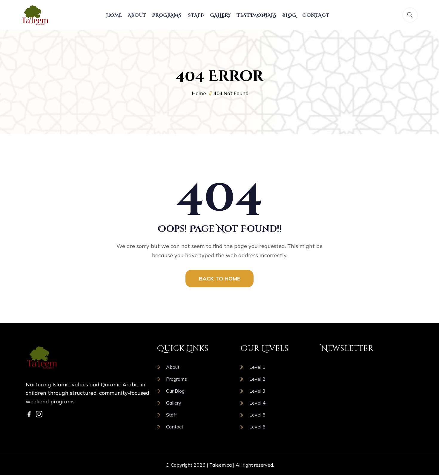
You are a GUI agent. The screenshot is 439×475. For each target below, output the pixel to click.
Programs (167, 15)
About (137, 15)
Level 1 (257, 367)
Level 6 (257, 427)
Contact (315, 15)
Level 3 (257, 391)
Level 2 (257, 379)
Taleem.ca (220, 465)
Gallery (220, 15)
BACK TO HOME (219, 278)
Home (114, 15)
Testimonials (256, 15)
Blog (289, 15)
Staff (196, 15)
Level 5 (257, 415)
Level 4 (257, 403)
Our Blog (175, 391)
